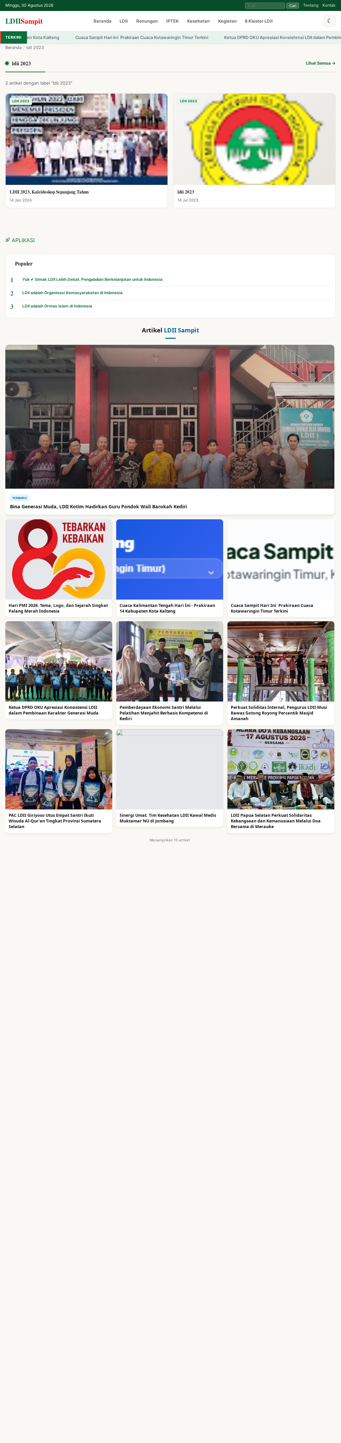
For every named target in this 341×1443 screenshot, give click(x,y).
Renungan (147, 21)
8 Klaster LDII (259, 21)
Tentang (310, 5)
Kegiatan (227, 21)
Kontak (329, 5)
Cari (292, 6)
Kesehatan (198, 21)
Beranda (103, 21)
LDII (24, 21)
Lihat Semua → (321, 63)
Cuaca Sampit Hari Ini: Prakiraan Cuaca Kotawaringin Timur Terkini (84, 37)
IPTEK (172, 21)
